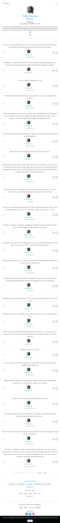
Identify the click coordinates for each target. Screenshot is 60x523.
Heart (28, 326)
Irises (33, 272)
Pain (33, 181)
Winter (32, 146)
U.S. (29, 108)
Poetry (29, 201)
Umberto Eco (12, 484)
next (45, 473)
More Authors (30, 487)
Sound (30, 426)
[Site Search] (53, 3)
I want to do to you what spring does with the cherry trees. (30, 398)
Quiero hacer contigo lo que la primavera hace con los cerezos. (30, 151)
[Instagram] (33, 514)
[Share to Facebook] (53, 52)
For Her (32, 90)
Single (32, 290)
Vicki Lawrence (21, 484)
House (27, 426)
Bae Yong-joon (47, 484)
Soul (26, 272)
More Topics (30, 496)
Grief (27, 443)
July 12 (22, 23)
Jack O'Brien (29, 484)
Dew (33, 426)
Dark (30, 146)
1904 (25, 23)
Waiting (34, 466)
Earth (32, 57)
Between (33, 108)
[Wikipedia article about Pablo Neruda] (30, 35)
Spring (30, 408)
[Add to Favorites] (3, 52)
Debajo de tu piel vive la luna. (30, 350)
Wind (35, 493)
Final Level (38, 504)
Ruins (33, 443)
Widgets (38, 507)
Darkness (33, 219)
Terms (21, 507)
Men (29, 290)
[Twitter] (30, 514)
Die (30, 255)
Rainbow (30, 272)
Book (30, 128)
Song (30, 181)
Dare (33, 255)
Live (39, 493)
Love (29, 90)
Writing (27, 255)
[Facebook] (26, 514)
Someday (32, 237)
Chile (28, 22)
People (27, 181)
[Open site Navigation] (57, 3)
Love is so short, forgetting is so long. (30, 80)
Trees (33, 408)
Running (30, 466)
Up (27, 201)
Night (30, 57)
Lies (32, 326)
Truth (33, 128)
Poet (31, 22)
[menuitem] (55, 41)
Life (26, 237)
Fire (29, 219)
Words (26, 219)
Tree (29, 375)
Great (27, 128)
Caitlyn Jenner (38, 484)
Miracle (29, 443)
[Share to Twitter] (56, 52)
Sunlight (32, 375)
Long (27, 90)
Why (27, 57)
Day (30, 326)
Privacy (26, 507)
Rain (33, 201)
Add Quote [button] (32, 507)
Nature (26, 408)
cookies (11, 517)
